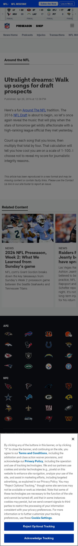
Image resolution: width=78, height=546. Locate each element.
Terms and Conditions (33, 453)
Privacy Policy (34, 461)
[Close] (73, 439)
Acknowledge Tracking (39, 538)
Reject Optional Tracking (39, 526)
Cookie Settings (41, 517)
